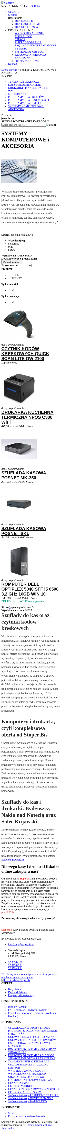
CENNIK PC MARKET (21, 1083)
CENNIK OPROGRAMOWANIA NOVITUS (33, 1089)
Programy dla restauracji (21, 995)
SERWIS (20, 39)
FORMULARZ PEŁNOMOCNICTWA (30, 1079)
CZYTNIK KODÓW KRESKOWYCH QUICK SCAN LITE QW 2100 (25, 353)
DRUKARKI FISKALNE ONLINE (28, 87)
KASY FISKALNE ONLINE (24, 84)
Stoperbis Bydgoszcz (12, 859)
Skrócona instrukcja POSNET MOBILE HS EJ (33, 1095)
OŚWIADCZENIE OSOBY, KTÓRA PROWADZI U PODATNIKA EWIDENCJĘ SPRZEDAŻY (33, 1030)
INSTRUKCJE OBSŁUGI (29, 51)
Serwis (11, 1113)
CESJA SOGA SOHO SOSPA (25, 1092)
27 (30, 255)
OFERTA (13, 11)
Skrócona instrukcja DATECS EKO (27, 1101)
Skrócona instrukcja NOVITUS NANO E (30, 1098)
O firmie (12, 14)
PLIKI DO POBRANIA (28, 42)
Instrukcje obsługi (17, 1006)
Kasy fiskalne (15, 989)
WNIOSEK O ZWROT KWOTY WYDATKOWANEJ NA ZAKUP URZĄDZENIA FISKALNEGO (27, 1073)
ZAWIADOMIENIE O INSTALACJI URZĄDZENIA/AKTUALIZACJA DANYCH (28, 1064)
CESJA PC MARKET (20, 1086)
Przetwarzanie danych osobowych (26, 1116)
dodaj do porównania (12, 344)
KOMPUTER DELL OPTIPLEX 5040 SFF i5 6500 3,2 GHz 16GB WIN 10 (29, 589)
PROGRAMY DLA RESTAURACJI (28, 100)
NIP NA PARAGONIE (27, 60)
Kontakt (12, 63)
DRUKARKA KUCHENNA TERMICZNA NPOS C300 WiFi (27, 417)
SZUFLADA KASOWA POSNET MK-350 (23, 475)
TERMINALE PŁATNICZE (23, 81)
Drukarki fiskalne (17, 992)
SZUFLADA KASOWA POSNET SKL (23, 531)
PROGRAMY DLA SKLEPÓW (26, 97)
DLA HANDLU (24, 20)
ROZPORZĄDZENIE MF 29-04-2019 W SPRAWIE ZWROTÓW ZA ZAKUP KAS (31, 1057)
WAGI (11, 90)
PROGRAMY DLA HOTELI (24, 103)
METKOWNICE (17, 93)
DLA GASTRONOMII (27, 24)
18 (28, 255)
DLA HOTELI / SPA (26, 27)
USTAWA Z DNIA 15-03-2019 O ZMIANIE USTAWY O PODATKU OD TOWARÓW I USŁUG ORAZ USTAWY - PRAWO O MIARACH (32, 1041)
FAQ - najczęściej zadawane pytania (27, 1009)
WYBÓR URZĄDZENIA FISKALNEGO (29, 35)
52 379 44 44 (32, 5)
